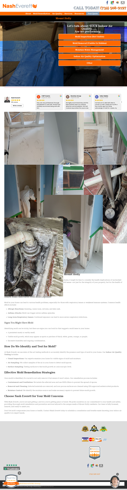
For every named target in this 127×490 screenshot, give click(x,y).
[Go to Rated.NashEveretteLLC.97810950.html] (94, 448)
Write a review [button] (17, 106)
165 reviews (14, 102)
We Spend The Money (48, 486)
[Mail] (101, 465)
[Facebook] (88, 465)
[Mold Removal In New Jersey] (115, 482)
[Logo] (20, 6)
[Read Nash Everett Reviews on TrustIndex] (11, 469)
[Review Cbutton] (11, 481)
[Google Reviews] (92, 465)
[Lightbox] (33, 113)
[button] (121, 102)
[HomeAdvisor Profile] (96, 465)
